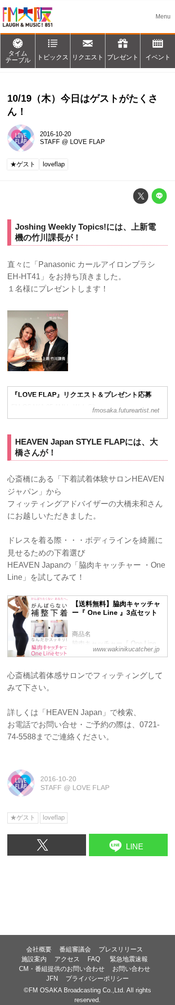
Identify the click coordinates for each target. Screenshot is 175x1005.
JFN (52, 978)
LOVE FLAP (87, 142)
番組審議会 (75, 949)
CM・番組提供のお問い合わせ (62, 969)
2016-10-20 (55, 134)
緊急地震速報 (129, 959)
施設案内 (34, 959)
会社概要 (39, 949)
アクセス (67, 959)
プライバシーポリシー (97, 978)
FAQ (95, 959)
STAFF (50, 142)
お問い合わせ (131, 969)
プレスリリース (121, 949)
